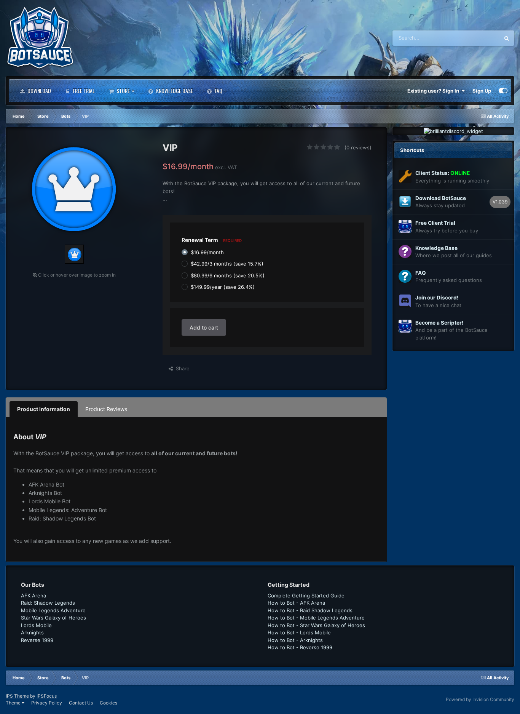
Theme (14, 703)
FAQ (218, 90)
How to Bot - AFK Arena (296, 603)
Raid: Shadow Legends (48, 603)
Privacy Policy (46, 703)
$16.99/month (207, 252)
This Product (475, 38)
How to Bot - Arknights (295, 640)
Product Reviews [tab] (106, 409)
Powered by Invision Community (480, 699)
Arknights (32, 632)
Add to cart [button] (204, 327)
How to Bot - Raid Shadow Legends (310, 610)
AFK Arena (33, 595)
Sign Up (481, 91)
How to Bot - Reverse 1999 (300, 647)
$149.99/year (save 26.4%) (223, 287)
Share (181, 368)
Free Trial (83, 90)
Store (122, 90)
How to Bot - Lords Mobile (299, 632)
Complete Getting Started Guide (306, 595)
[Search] (506, 38)
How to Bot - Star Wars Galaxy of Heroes (316, 625)
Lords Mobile (36, 625)
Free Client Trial (435, 223)
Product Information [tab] (43, 409)
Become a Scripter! (439, 323)
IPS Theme (17, 696)
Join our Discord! (436, 298)
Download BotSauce (440, 198)
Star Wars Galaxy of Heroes (53, 618)
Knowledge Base (174, 90)
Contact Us (81, 703)
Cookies (108, 703)
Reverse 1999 (37, 640)
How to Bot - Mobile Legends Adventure (316, 618)
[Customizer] (503, 90)
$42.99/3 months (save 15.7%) (227, 264)
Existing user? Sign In (434, 91)
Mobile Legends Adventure (53, 610)
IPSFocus (47, 696)
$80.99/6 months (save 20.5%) (228, 275)
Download (38, 90)
